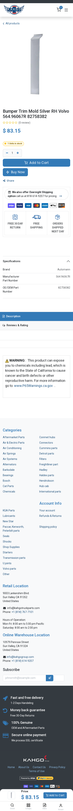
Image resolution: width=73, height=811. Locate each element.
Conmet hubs (47, 437)
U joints (7, 563)
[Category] (28, 805)
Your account (47, 510)
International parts (50, 491)
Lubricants (9, 515)
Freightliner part (48, 464)
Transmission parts (14, 557)
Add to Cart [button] (38, 162)
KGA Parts (9, 510)
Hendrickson (46, 480)
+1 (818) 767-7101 (23, 611)
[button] (49, 678)
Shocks (7, 541)
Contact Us (39, 767)
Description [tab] (12, 316)
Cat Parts (8, 486)
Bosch (6, 480)
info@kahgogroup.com (20, 656)
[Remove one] (7, 153)
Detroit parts (46, 453)
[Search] (12, 805)
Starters (8, 552)
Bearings (8, 475)
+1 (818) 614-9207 (23, 660)
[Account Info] (61, 805)
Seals (6, 536)
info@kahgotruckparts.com (23, 608)
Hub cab (44, 486)
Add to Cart (56, 795)
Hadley (43, 469)
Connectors (46, 442)
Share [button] (10, 181)
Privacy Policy (57, 767)
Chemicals (9, 491)
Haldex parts (46, 475)
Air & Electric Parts (14, 442)
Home (11, 767)
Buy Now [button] (17, 172)
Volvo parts (9, 568)
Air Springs (9, 453)
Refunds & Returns (50, 515)
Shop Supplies (11, 546)
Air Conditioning (12, 448)
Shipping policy (48, 526)
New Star (8, 521)
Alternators (9, 464)
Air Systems (10, 458)
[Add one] (18, 153)
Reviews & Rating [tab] (17, 325)
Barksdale (9, 469)
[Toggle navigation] (66, 10)
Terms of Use (37, 771)
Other (6, 574)
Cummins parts (48, 448)
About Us (23, 767)
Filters (42, 458)
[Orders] (44, 805)
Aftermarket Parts (14, 437)
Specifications (11, 261)
